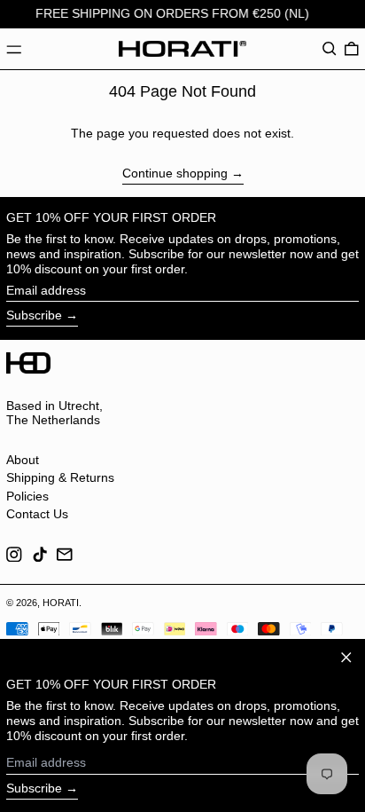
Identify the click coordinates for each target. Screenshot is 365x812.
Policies (27, 496)
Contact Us (37, 514)
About (22, 460)
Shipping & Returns (60, 477)
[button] (330, 49)
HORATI (61, 602)
